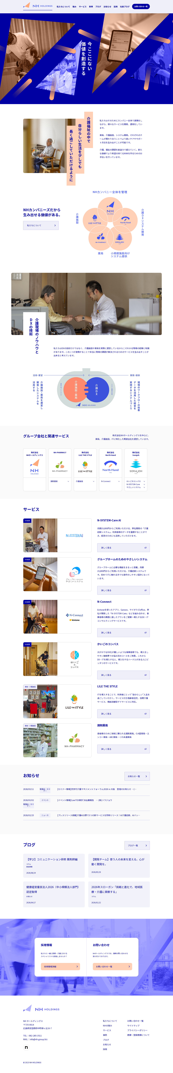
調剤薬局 (54, 481)
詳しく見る (106, 547)
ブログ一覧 (133, 845)
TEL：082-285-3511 (32, 1035)
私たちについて (63, 6)
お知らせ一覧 (134, 776)
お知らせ (107, 6)
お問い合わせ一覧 (141, 6)
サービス (82, 6)
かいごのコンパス (134, 481)
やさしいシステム (134, 487)
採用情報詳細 (50, 966)
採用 (116, 6)
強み (74, 6)
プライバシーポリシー (137, 1030)
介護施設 (79, 481)
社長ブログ (125, 6)
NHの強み (107, 1025)
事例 (91, 6)
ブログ (98, 6)
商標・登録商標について (138, 1034)
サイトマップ (133, 1025)
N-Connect (105, 481)
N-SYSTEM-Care (133, 484)
